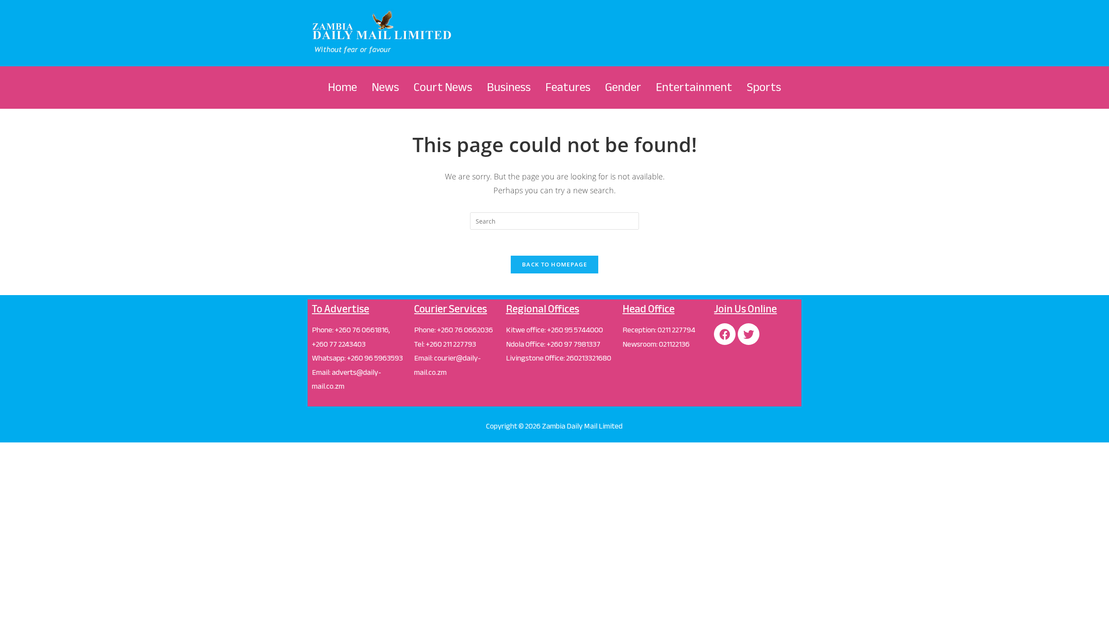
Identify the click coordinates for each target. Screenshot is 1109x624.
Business (509, 87)
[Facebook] (725, 334)
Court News (443, 87)
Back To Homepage (554, 264)
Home (342, 87)
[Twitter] (748, 334)
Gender (623, 87)
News (385, 87)
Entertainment (694, 87)
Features (567, 87)
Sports (764, 87)
